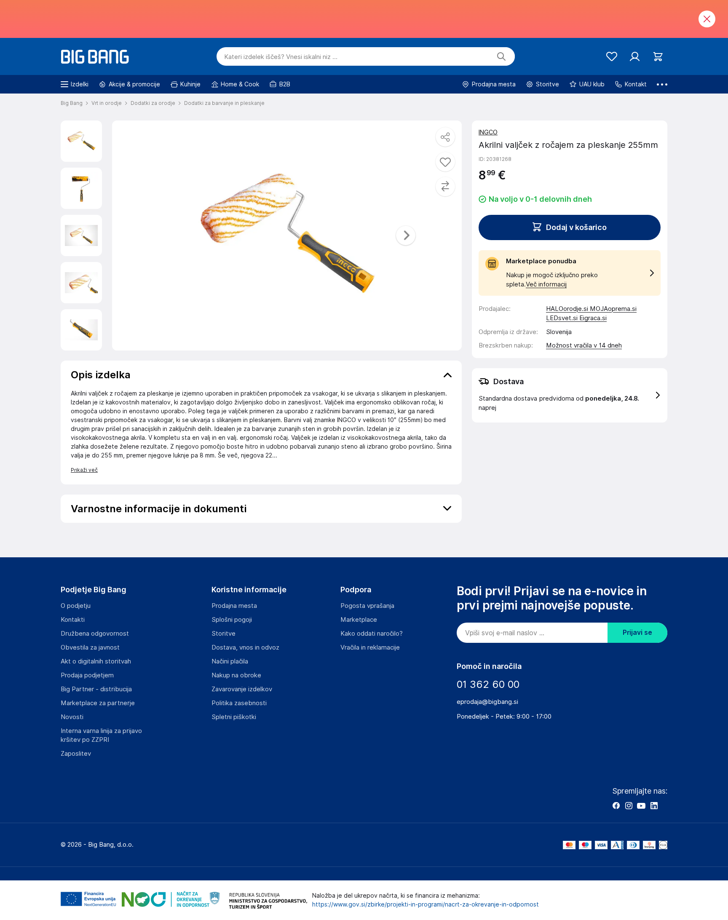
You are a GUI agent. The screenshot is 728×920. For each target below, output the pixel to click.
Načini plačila (229, 661)
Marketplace (358, 619)
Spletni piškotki (233, 717)
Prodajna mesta (234, 606)
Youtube (641, 805)
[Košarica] (657, 56)
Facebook (616, 805)
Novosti (72, 717)
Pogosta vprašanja (367, 606)
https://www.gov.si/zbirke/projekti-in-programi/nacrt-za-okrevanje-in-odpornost (425, 904)
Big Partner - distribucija (96, 689)
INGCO (488, 132)
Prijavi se (637, 632)
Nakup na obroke (236, 675)
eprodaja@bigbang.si (487, 702)
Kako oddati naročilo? (371, 633)
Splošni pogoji (231, 619)
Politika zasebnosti (239, 703)
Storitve (223, 633)
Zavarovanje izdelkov (241, 689)
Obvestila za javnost (90, 647)
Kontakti (73, 619)
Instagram (628, 805)
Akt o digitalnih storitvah (96, 661)
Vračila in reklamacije (370, 647)
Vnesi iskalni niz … (280, 57)
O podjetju (76, 606)
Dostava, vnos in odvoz (245, 647)
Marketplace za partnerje (98, 703)
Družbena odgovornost (95, 633)
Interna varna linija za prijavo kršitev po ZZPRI (101, 735)
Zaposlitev (76, 753)
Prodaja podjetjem (87, 675)
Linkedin (654, 805)
